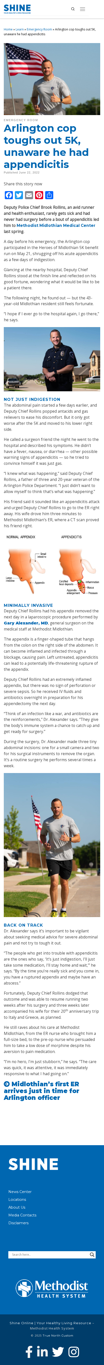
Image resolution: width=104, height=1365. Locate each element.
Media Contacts (22, 1215)
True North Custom (58, 1335)
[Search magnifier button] (92, 1254)
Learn (20, 29)
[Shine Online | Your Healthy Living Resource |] (17, 8)
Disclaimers (18, 1223)
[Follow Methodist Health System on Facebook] (29, 1352)
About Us (16, 1207)
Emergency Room (39, 29)
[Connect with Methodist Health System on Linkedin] (42, 1352)
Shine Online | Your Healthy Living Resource (50, 1323)
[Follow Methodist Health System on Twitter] (58, 1352)
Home (8, 29)
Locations (17, 1199)
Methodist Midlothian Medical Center (56, 225)
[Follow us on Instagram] (73, 1352)
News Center (20, 1191)
